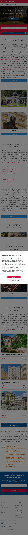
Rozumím (14, 277)
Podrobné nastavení (14, 280)
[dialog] (14, 267)
